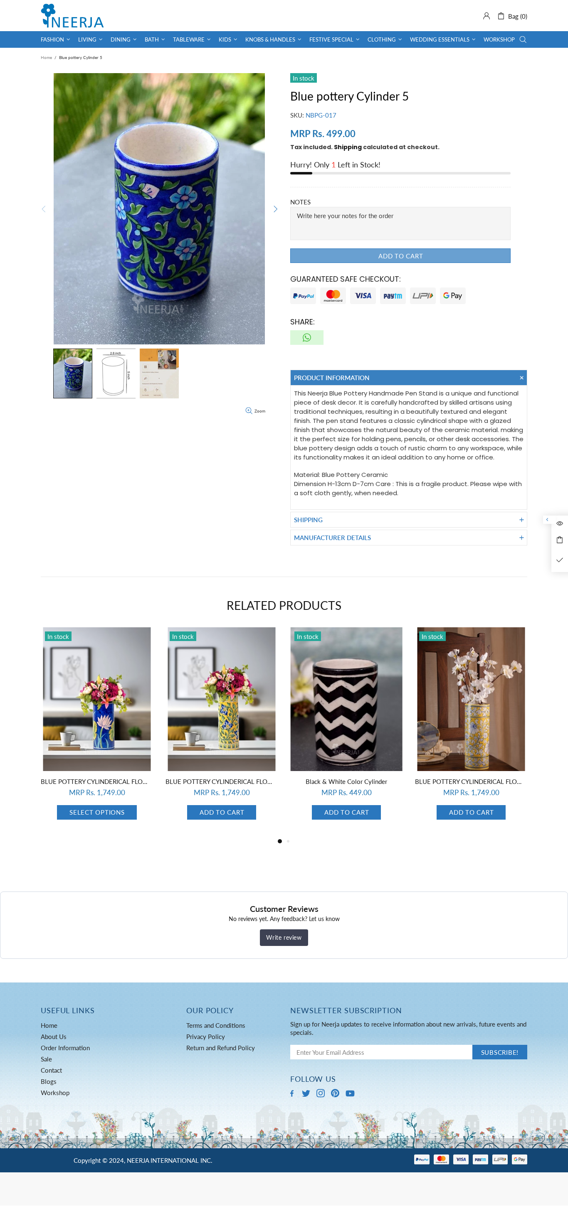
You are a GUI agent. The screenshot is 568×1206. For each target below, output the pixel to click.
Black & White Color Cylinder (346, 781)
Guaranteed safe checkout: (345, 279)
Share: (302, 322)
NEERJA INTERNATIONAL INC (72, 15)
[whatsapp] (307, 337)
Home (46, 57)
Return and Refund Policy (220, 1047)
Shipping (348, 147)
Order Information (65, 1047)
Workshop (55, 1092)
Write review (283, 937)
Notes (300, 202)
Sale (46, 1059)
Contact (51, 1070)
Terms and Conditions (215, 1025)
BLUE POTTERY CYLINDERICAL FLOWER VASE (97, 781)
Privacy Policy (205, 1036)
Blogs (49, 1081)
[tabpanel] (97, 731)
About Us (54, 1036)
